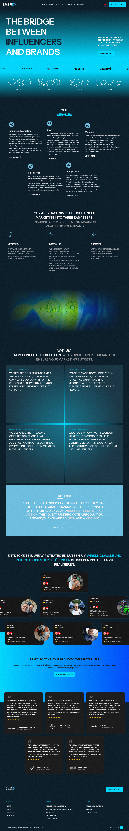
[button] (54, 4)
